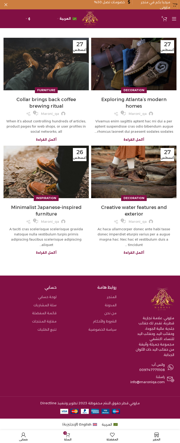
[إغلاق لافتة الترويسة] (6, 4)
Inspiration (46, 198)
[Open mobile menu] (174, 18)
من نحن (110, 313)
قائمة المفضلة (44, 313)
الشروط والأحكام (104, 321)
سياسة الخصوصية (102, 329)
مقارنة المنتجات (44, 321)
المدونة (110, 305)
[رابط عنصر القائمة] (150, 367)
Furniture (46, 90)
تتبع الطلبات (47, 329)
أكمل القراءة (134, 139)
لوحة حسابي (47, 297)
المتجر (111, 297)
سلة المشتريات (45, 305)
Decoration (134, 90)
